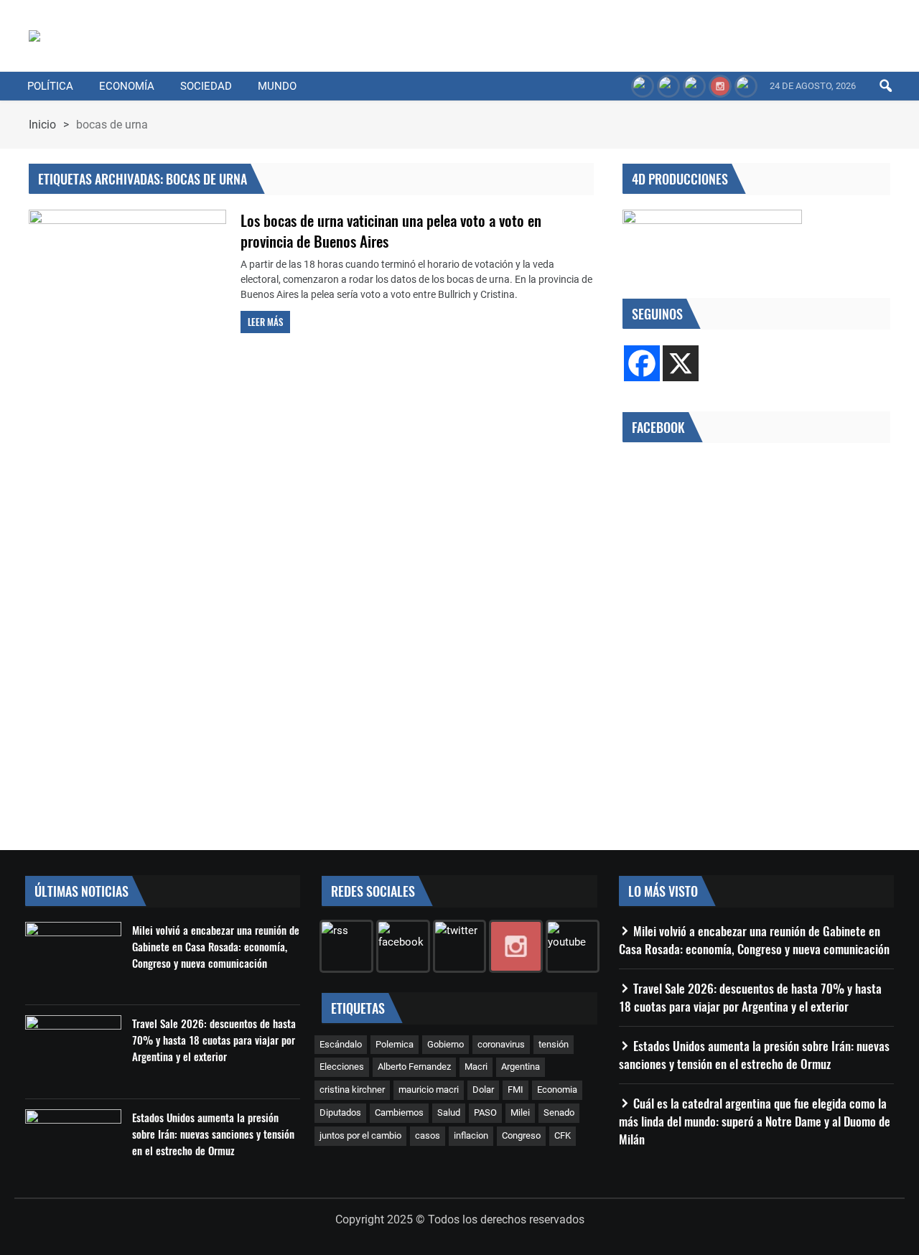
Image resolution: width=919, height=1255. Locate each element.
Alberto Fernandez (414, 1066)
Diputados (340, 1112)
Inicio (42, 124)
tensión (553, 1044)
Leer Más (265, 321)
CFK (562, 1135)
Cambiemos (399, 1112)
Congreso (521, 1135)
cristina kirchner (352, 1089)
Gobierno (445, 1044)
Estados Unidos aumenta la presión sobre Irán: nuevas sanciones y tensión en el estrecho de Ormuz (213, 1133)
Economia (557, 1089)
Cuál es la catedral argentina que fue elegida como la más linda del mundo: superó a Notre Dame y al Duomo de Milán (754, 1121)
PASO (485, 1112)
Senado (559, 1112)
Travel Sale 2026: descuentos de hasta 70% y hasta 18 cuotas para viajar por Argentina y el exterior (214, 1039)
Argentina (520, 1066)
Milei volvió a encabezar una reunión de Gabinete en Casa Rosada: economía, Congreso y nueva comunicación (215, 946)
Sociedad (206, 86)
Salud (448, 1112)
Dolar (483, 1089)
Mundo (277, 86)
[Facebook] (642, 363)
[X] (681, 363)
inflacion (471, 1135)
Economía (126, 86)
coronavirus (501, 1044)
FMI (515, 1089)
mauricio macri (428, 1089)
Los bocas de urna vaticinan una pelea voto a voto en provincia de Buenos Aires (391, 230)
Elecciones (341, 1066)
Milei (520, 1112)
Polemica (394, 1044)
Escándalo (340, 1044)
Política (50, 86)
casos (427, 1135)
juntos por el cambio (360, 1135)
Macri (476, 1066)
